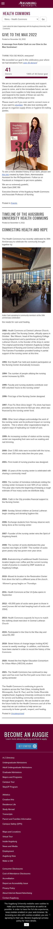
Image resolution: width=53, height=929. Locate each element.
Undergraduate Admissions (15, 762)
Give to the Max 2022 (19, 34)
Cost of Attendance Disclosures (16, 873)
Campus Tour (9, 782)
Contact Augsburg (11, 898)
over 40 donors (30, 63)
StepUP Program (10, 787)
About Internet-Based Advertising (17, 893)
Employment (8, 851)
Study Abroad (9, 809)
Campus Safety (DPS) (12, 824)
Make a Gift (8, 861)
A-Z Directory (8, 758)
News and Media (10, 846)
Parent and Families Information (17, 819)
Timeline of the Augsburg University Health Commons (25, 216)
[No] (49, 914)
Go (43, 19)
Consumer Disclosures (13, 869)
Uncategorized (17, 713)
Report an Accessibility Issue (15, 883)
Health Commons (16, 13)
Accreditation (8, 878)
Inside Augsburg (10, 841)
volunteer (19, 105)
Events (14, 203)
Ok (26, 924)
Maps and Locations (12, 832)
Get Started (25, 746)
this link (5, 174)
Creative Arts (8, 799)
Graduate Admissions (12, 772)
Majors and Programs (12, 777)
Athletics (6, 795)
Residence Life (9, 804)
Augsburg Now (9, 856)
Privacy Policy (9, 888)
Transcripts (7, 814)
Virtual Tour (8, 836)
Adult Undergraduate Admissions (17, 767)
